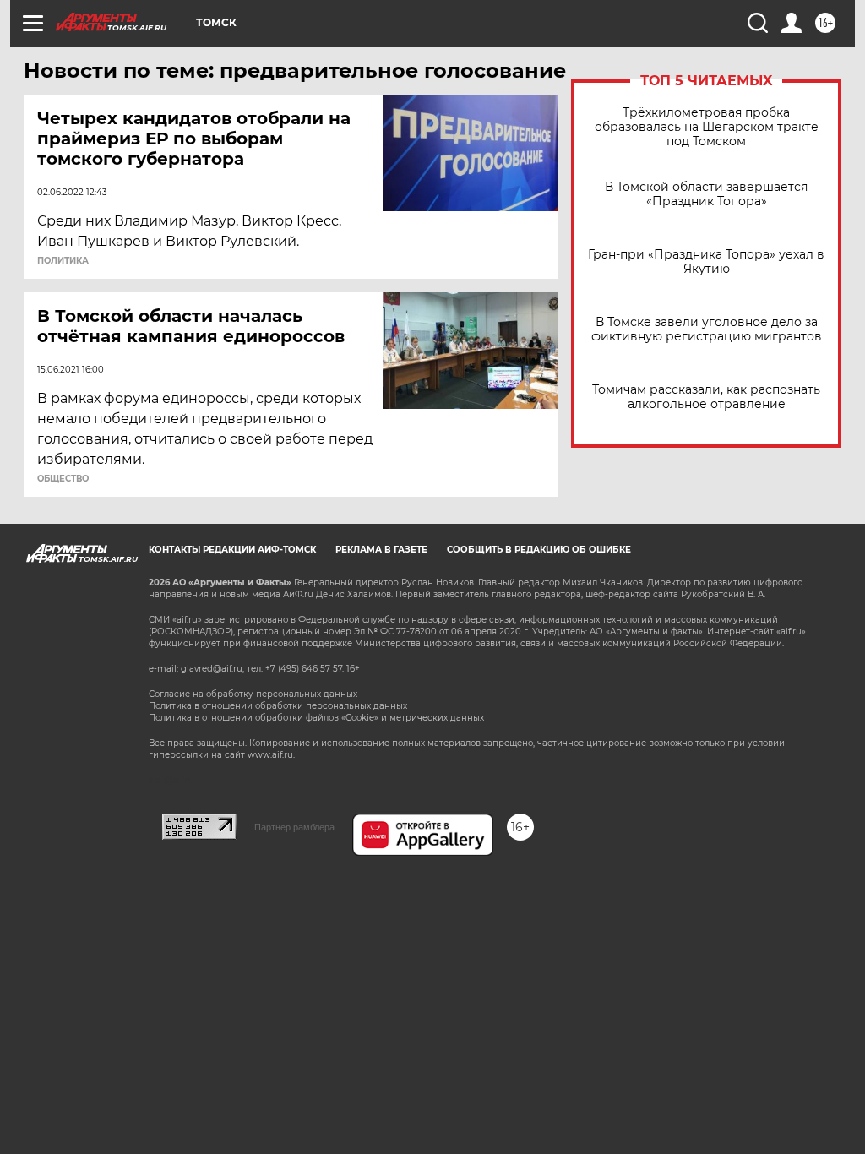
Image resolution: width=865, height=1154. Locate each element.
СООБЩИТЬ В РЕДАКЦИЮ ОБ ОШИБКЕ (539, 549)
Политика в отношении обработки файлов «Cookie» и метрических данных (316, 717)
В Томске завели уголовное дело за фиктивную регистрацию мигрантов (706, 329)
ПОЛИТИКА (63, 261)
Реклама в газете (381, 549)
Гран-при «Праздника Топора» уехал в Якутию (706, 262)
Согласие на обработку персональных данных (253, 694)
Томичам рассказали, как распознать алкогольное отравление (706, 397)
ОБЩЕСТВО (63, 479)
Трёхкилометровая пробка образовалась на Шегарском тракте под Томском (707, 127)
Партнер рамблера (294, 827)
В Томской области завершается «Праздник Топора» (706, 194)
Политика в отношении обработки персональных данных (278, 705)
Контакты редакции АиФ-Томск (232, 549)
